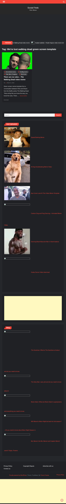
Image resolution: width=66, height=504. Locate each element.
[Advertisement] (33, 27)
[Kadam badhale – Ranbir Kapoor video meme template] (27, 43)
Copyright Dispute (28, 466)
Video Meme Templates (11, 74)
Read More (23, 95)
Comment (6, 100)
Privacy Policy (8, 466)
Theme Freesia (45, 475)
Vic (4, 83)
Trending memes (24, 72)
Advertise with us (48, 466)
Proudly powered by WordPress (17, 475)
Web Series (23, 74)
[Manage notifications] (62, 500)
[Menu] (3, 1)
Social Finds (33, 8)
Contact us (7, 469)
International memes (11, 72)
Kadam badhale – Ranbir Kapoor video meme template (45, 43)
